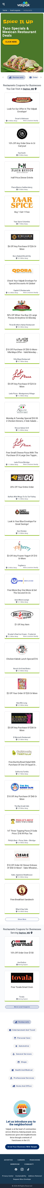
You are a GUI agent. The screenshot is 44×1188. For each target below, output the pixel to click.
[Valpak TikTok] (28, 1169)
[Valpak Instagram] (22, 1169)
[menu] (3, 4)
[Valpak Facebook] (16, 1169)
